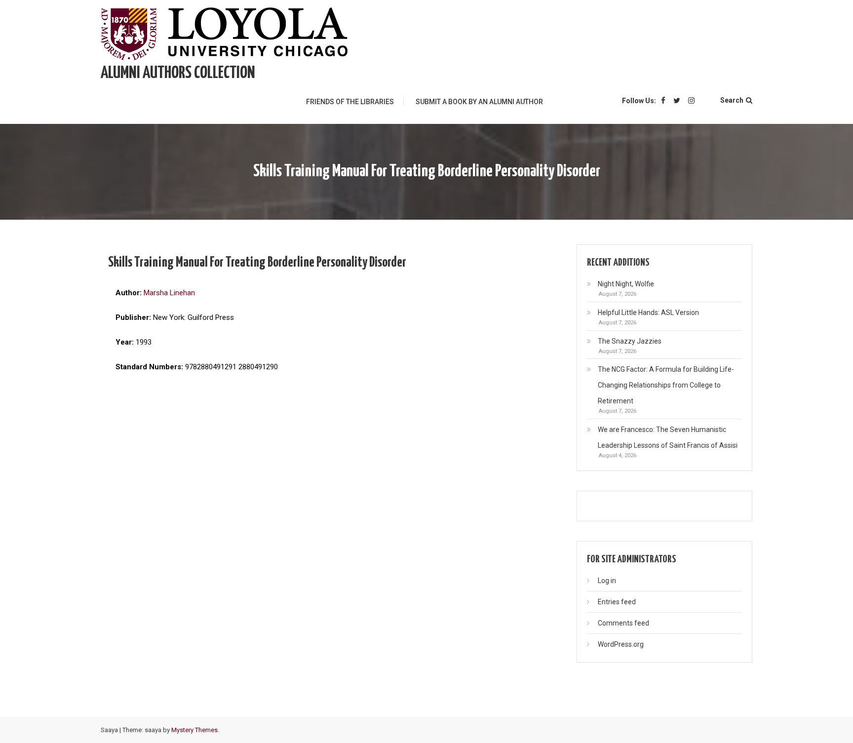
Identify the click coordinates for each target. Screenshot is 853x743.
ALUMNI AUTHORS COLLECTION (178, 73)
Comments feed (623, 623)
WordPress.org (621, 644)
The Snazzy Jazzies (629, 341)
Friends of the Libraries (350, 102)
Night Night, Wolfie (626, 284)
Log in (607, 581)
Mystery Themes (194, 730)
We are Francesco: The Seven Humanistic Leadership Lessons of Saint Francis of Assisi (667, 437)
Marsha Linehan (169, 292)
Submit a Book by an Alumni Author (479, 102)
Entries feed (617, 602)
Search (731, 100)
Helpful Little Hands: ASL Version (648, 312)
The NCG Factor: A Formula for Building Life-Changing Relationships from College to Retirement (666, 385)
